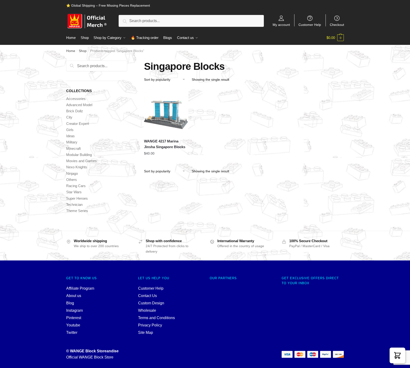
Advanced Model (79, 105)
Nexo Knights (76, 167)
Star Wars (74, 192)
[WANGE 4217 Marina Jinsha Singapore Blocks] (166, 111)
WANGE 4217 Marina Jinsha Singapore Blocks (164, 144)
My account (281, 24)
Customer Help (309, 24)
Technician (74, 205)
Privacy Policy (150, 325)
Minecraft (73, 148)
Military (71, 142)
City (69, 117)
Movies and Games (81, 161)
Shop (83, 51)
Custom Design (151, 303)
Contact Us (147, 296)
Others (71, 180)
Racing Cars (76, 186)
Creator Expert (77, 124)
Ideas (70, 136)
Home (70, 51)
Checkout (337, 24)
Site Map (145, 332)
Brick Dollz (74, 111)
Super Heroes (77, 198)
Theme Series (77, 211)
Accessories (76, 99)
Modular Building (79, 155)
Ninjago (72, 173)
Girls (70, 130)
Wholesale (147, 310)
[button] (397, 355)
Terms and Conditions (156, 318)
